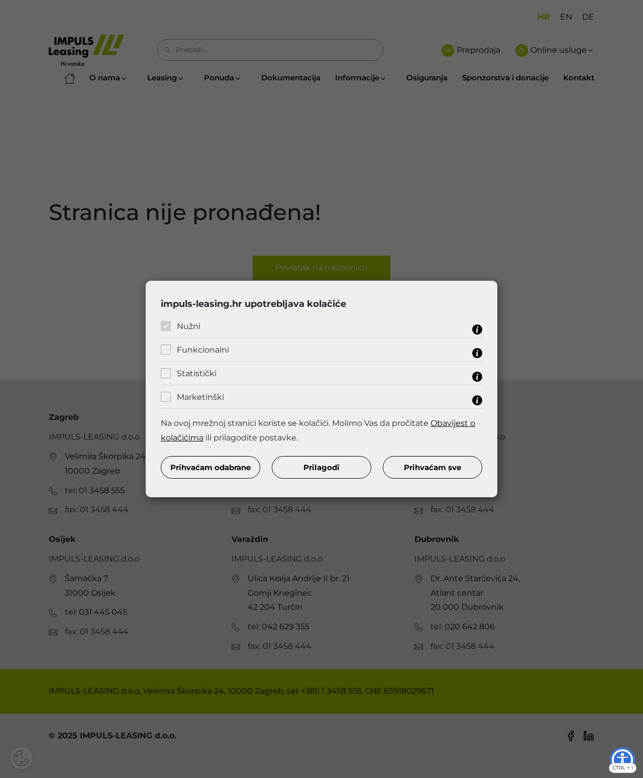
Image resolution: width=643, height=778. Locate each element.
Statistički (197, 373)
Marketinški (200, 397)
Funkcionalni (203, 350)
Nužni (188, 326)
